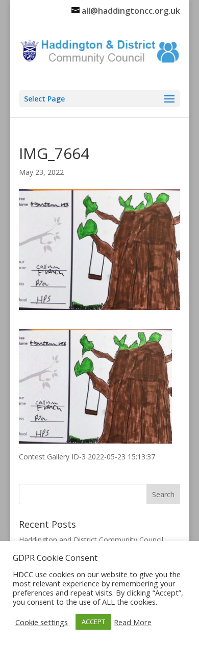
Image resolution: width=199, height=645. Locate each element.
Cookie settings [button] (41, 622)
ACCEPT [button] (93, 621)
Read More (133, 622)
